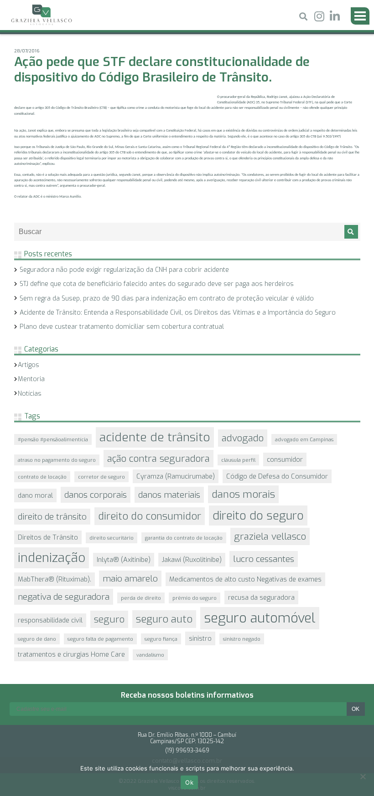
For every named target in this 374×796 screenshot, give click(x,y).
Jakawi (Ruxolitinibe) (192, 559)
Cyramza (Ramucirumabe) (175, 476)
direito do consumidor (149, 516)
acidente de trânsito (154, 437)
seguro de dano (37, 639)
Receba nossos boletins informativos (187, 695)
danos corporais (95, 494)
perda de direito (141, 598)
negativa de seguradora (63, 596)
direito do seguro (258, 515)
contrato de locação (42, 477)
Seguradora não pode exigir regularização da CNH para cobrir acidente (124, 269)
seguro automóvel (260, 618)
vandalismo (150, 655)
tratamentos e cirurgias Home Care (71, 654)
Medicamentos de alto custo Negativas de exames (245, 579)
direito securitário (111, 538)
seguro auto (164, 619)
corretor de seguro (101, 477)
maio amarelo (130, 578)
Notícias (30, 393)
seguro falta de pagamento (100, 639)
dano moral (35, 495)
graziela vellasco (270, 536)
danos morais (243, 494)
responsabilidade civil (50, 620)
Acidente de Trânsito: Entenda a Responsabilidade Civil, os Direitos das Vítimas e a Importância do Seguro (178, 312)
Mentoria (31, 379)
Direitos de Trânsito (48, 537)
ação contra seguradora (158, 458)
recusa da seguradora (261, 597)
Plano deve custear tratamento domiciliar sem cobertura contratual (122, 326)
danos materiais (169, 494)
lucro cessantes (263, 559)
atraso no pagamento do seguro (57, 460)
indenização (51, 558)
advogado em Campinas (304, 439)
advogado (243, 438)
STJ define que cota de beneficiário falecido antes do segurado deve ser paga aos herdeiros (157, 284)
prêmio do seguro (194, 598)
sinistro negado (241, 639)
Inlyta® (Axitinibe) (124, 559)
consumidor (285, 459)
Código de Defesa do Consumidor (277, 476)
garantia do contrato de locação (184, 538)
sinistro (200, 638)
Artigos (28, 365)
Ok (189, 782)
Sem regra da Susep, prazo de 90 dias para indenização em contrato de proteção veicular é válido (167, 298)
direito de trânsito (52, 516)
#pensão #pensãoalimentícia (53, 439)
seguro (109, 619)
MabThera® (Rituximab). (54, 579)
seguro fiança (161, 639)
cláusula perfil (238, 460)
